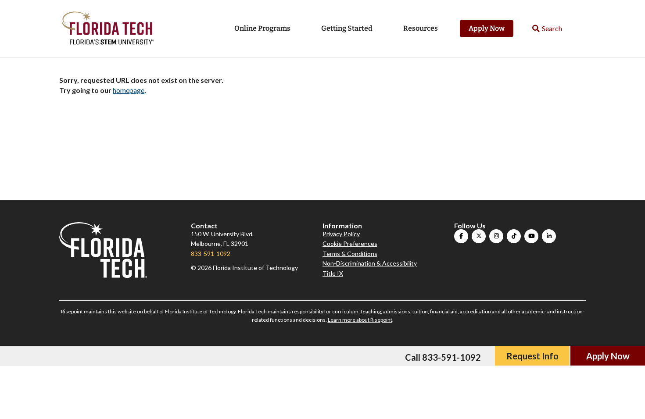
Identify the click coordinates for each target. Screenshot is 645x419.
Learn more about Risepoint (360, 319)
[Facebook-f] (461, 236)
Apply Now (487, 28)
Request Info (532, 356)
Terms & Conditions (349, 253)
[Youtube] (531, 236)
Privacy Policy (341, 234)
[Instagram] (496, 236)
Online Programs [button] (262, 28)
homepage (128, 90)
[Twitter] (479, 236)
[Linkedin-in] (549, 236)
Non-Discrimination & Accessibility (369, 263)
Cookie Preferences (349, 243)
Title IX (332, 273)
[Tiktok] (514, 236)
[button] (547, 28)
